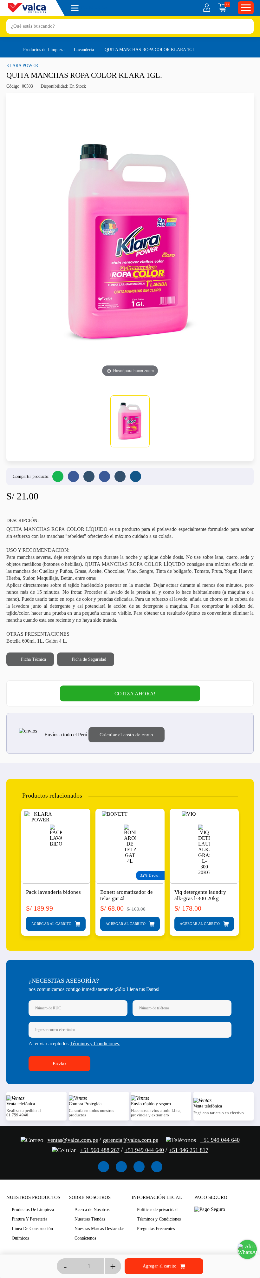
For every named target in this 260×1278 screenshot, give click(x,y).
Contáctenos (85, 1238)
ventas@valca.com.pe (73, 1140)
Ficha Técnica (33, 659)
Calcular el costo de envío (126, 734)
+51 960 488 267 (100, 1150)
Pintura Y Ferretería (29, 1219)
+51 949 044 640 (220, 1140)
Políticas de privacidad (157, 1209)
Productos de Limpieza (43, 49)
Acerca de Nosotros (92, 1209)
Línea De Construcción (32, 1228)
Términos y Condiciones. (95, 1043)
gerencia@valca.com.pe (130, 1140)
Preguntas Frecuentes (156, 1228)
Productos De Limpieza (33, 1209)
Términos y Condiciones (159, 1219)
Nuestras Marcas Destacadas (99, 1228)
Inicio (9, 49)
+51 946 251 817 (188, 1150)
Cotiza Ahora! (135, 693)
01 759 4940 (17, 1115)
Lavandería (84, 49)
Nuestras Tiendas (90, 1219)
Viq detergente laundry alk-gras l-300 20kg (200, 895)
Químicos (20, 1238)
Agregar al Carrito (52, 924)
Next (248, 867)
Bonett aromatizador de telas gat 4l (126, 895)
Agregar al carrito (160, 1265)
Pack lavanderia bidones (53, 892)
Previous (12, 867)
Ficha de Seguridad (88, 659)
